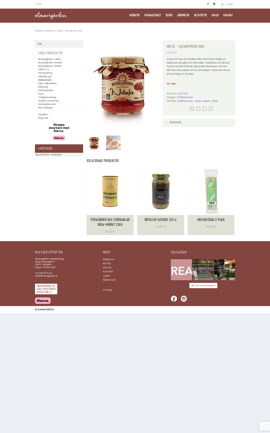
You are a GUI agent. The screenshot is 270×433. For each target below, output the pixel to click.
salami (206, 101)
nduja (197, 101)
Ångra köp (43, 117)
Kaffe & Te (43, 69)
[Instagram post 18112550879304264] (224, 269)
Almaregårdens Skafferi (50, 65)
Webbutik (134, 15)
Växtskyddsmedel (47, 104)
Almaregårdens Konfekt (50, 62)
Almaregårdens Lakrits (49, 59)
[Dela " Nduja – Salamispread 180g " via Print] (210, 108)
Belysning (43, 86)
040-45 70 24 (45, 272)
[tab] (199, 122)
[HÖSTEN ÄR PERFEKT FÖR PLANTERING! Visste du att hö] (181, 269)
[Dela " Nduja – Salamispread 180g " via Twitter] (198, 108)
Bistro (169, 15)
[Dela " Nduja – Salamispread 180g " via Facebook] (192, 108)
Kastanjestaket (153, 15)
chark (214, 101)
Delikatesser (50, 30)
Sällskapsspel (44, 76)
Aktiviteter (200, 15)
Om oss (215, 15)
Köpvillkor (43, 114)
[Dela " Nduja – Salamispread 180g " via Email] (204, 108)
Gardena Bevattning (48, 100)
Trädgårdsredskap (47, 97)
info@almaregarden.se (46, 275)
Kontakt (228, 15)
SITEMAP (107, 290)
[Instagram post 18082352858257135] (202, 269)
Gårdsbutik (183, 15)
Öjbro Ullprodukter (47, 83)
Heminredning (45, 72)
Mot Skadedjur (45, 107)
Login (38, 4)
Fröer (41, 93)
